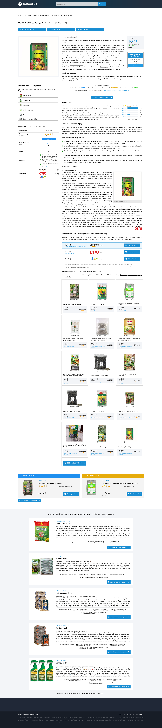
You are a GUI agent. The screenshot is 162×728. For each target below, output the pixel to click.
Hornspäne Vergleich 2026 (98, 69)
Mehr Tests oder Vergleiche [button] (28, 119)
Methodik (20, 144)
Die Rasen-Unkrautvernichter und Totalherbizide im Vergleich (74, 540)
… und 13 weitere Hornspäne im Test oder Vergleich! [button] (116, 90)
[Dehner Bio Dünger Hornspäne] (28, 487)
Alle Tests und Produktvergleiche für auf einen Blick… (81, 693)
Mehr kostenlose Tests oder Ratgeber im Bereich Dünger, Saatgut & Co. (81, 514)
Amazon (82, 237)
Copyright (20, 714)
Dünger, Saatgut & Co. (63, 521)
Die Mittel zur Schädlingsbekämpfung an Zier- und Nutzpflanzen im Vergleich (75, 680)
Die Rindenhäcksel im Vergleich (67, 644)
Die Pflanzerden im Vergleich (66, 574)
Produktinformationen (76, 65)
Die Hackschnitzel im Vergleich (65, 609)
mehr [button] (55, 157)
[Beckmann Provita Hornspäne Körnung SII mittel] (91, 487)
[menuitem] (19, 15)
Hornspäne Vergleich (60, 22)
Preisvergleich (104, 67)
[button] (32, 29)
